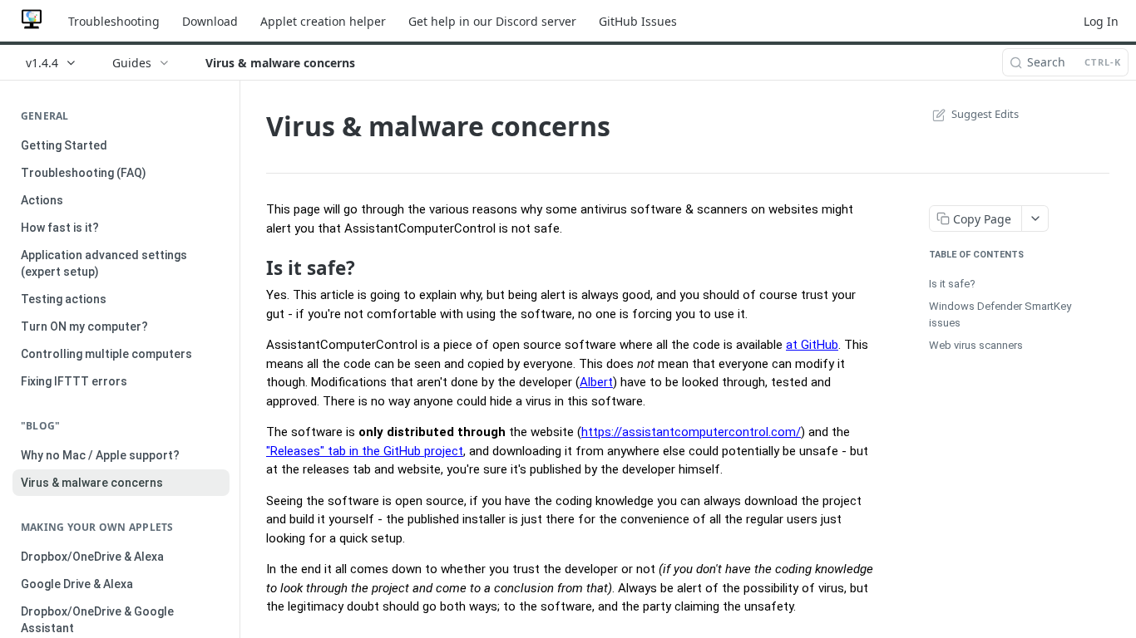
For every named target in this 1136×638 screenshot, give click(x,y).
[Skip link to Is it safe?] (255, 267)
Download (210, 21)
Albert (596, 382)
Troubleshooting (114, 21)
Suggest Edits (985, 113)
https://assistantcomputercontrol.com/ (691, 432)
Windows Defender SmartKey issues (1000, 314)
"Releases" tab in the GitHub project (364, 451)
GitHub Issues (638, 21)
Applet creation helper (323, 21)
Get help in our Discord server (492, 21)
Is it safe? (952, 283)
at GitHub (812, 344)
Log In (1101, 21)
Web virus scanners (976, 345)
